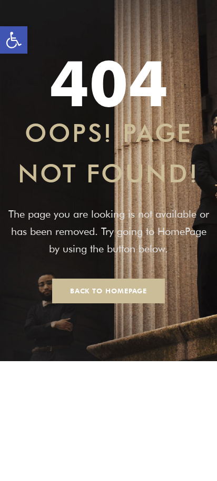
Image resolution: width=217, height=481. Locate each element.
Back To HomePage (108, 290)
